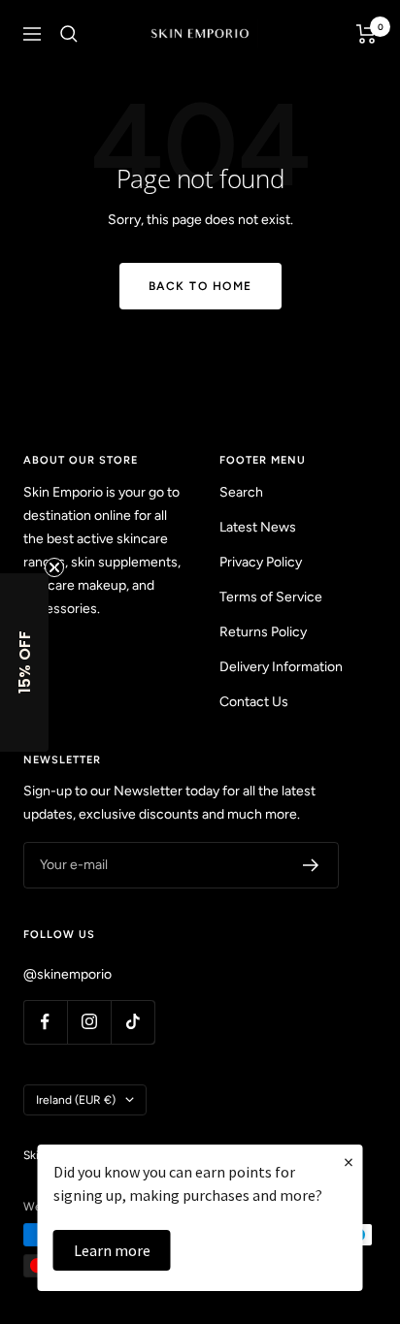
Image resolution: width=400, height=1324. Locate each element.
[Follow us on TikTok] (132, 1022)
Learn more (112, 1250)
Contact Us (253, 702)
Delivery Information (281, 667)
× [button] (348, 1161)
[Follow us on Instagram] (89, 1022)
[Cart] (366, 34)
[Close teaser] (54, 567)
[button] (24, 662)
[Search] (69, 34)
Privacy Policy (260, 562)
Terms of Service (270, 597)
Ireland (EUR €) (76, 1100)
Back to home (200, 286)
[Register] (311, 865)
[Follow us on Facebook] (45, 1022)
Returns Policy (263, 632)
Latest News (257, 527)
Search (241, 492)
